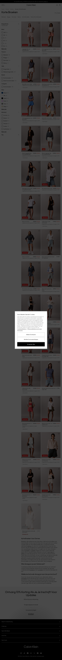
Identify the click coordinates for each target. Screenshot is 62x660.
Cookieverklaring (21, 329)
